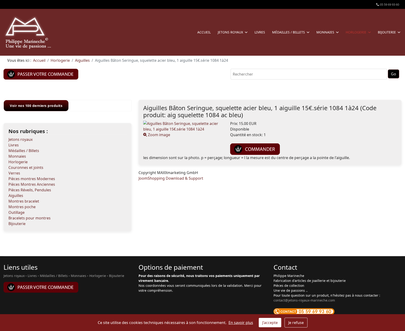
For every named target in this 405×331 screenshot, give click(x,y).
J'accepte (270, 322)
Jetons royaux (20, 139)
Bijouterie (387, 32)
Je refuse (296, 322)
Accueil (204, 32)
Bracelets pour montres (29, 218)
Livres (260, 32)
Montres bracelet (23, 201)
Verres (14, 173)
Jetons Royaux (230, 32)
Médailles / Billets (288, 32)
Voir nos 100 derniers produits (36, 105)
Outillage (16, 212)
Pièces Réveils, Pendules (29, 190)
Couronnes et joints (25, 167)
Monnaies (325, 32)
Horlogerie (356, 32)
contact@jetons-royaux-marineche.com (304, 300)
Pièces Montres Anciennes (31, 184)
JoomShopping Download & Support (171, 178)
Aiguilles (15, 195)
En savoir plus (241, 322)
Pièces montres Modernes (31, 178)
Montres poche (22, 206)
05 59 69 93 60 (389, 5)
